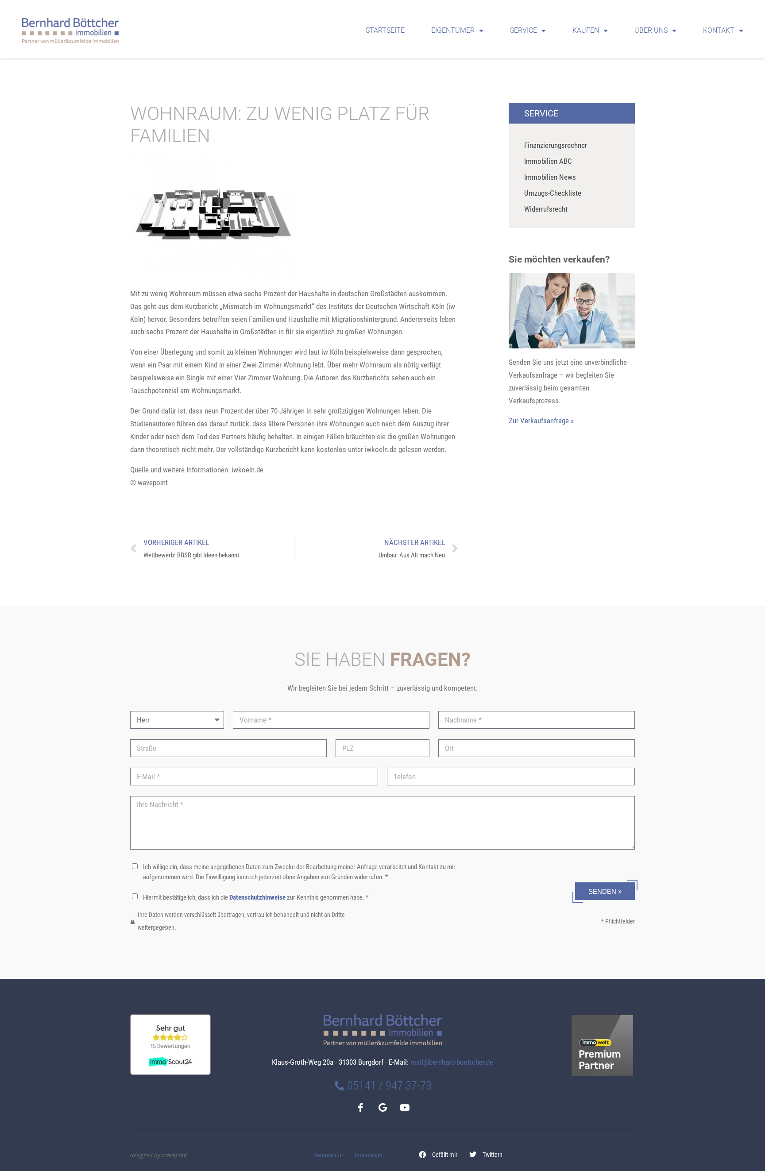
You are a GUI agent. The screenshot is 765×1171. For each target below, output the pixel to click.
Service (523, 30)
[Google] (382, 1107)
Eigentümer (453, 30)
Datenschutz (328, 1155)
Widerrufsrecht (546, 209)
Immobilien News (550, 177)
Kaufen (585, 30)
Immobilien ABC (548, 161)
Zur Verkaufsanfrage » (541, 420)
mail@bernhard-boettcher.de (451, 1062)
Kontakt (718, 30)
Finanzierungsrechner (555, 145)
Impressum (368, 1155)
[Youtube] (404, 1107)
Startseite (385, 30)
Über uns (651, 30)
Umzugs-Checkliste (552, 193)
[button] (438, 1154)
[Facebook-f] (360, 1107)
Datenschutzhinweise (257, 897)
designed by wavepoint (158, 1155)
